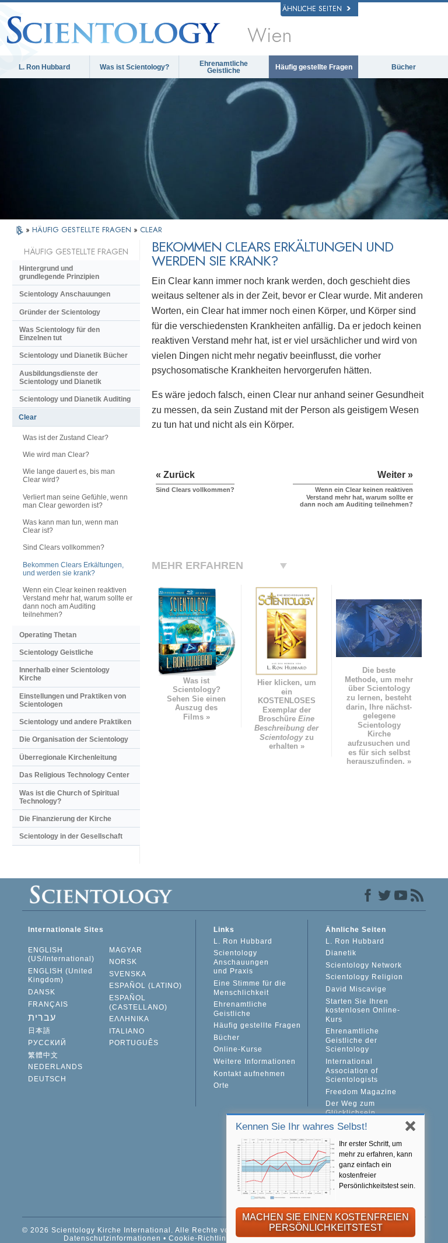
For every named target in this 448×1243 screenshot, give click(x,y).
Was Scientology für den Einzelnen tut (59, 334)
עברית (42, 1017)
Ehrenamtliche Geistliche (224, 67)
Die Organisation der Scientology (73, 739)
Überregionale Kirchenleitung (68, 757)
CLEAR (151, 229)
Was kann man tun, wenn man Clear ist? (70, 526)
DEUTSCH (47, 1079)
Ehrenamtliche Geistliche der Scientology (352, 1040)
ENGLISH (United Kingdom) (60, 975)
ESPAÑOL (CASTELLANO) (138, 1002)
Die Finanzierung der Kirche (65, 819)
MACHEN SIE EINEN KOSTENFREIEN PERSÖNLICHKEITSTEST (325, 1222)
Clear (28, 417)
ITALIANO (127, 1031)
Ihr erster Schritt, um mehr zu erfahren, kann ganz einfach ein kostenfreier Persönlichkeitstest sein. (377, 1165)
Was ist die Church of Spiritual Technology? (69, 797)
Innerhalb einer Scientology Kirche (64, 674)
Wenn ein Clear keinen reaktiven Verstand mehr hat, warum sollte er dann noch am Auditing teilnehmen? (77, 602)
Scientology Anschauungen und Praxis (241, 962)
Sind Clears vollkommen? (63, 547)
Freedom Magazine (361, 1092)
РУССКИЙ (47, 1043)
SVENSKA (127, 974)
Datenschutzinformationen (112, 1238)
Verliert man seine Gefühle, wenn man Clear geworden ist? (75, 501)
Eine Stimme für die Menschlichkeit (250, 988)
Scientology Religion (364, 977)
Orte (221, 1085)
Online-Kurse (238, 1049)
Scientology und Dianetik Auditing (75, 399)
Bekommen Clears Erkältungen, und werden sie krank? (73, 569)
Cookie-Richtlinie (201, 1238)
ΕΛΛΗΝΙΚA (129, 1019)
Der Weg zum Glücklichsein (351, 1108)
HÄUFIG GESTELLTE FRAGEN (83, 229)
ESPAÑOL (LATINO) (145, 986)
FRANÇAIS (48, 1004)
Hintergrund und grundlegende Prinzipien (59, 272)
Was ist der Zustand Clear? (65, 438)
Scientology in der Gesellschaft (71, 836)
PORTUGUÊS (134, 1043)
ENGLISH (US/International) (61, 954)
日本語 (39, 1030)
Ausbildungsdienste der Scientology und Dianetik (60, 377)
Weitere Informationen (255, 1061)
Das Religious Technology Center (74, 775)
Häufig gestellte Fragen (313, 67)
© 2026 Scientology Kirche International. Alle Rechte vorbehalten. (144, 1230)
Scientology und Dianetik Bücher (73, 355)
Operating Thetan (47, 635)
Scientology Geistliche (56, 652)
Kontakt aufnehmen (249, 1074)
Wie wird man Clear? (56, 455)
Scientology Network (364, 965)
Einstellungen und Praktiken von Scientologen (72, 700)
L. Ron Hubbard (44, 67)
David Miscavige (356, 989)
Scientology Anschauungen (64, 294)
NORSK (123, 962)
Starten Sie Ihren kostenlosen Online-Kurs (363, 1010)
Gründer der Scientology (59, 312)
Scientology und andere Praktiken (75, 722)
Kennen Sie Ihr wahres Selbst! (302, 1126)
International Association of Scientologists (352, 1070)
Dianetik (341, 953)
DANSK (41, 992)
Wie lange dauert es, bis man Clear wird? (69, 475)
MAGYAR (125, 950)
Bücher (403, 67)
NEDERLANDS (55, 1067)
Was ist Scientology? (134, 67)
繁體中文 (43, 1055)
